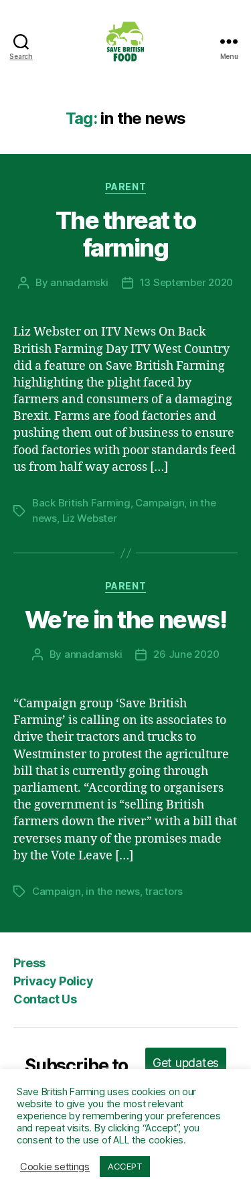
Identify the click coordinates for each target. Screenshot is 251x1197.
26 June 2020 (186, 654)
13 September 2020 (187, 282)
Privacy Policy (53, 981)
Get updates (186, 1063)
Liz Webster (89, 518)
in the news (112, 891)
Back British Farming (81, 502)
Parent (125, 186)
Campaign (159, 502)
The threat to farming (126, 234)
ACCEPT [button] (125, 1166)
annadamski (79, 282)
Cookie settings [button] (55, 1167)
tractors (164, 891)
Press (29, 963)
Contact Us (44, 999)
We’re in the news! (125, 619)
